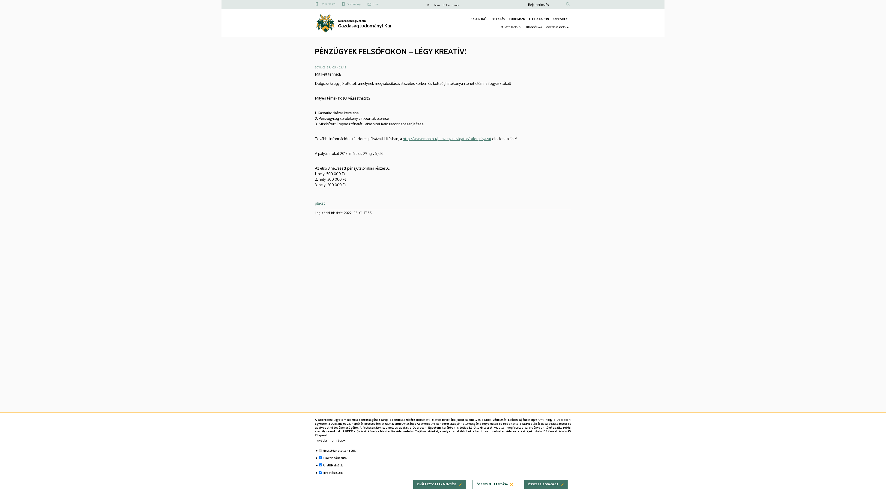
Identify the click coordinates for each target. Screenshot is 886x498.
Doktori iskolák (451, 5)
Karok (437, 5)
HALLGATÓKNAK (533, 27)
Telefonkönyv (354, 4)
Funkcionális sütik (335, 458)
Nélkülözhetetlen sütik (339, 450)
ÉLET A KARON (539, 19)
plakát (320, 203)
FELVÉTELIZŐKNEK (511, 27)
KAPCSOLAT (561, 19)
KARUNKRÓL (479, 19)
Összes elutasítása (492, 484)
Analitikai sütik (333, 465)
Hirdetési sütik (333, 472)
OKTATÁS (498, 19)
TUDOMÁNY (517, 19)
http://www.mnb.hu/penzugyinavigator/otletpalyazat (447, 138)
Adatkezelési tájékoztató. (524, 431)
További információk (330, 440)
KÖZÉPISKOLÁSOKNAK (557, 27)
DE (428, 5)
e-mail (376, 4)
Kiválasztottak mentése (436, 484)
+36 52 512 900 (327, 4)
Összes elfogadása (543, 484)
